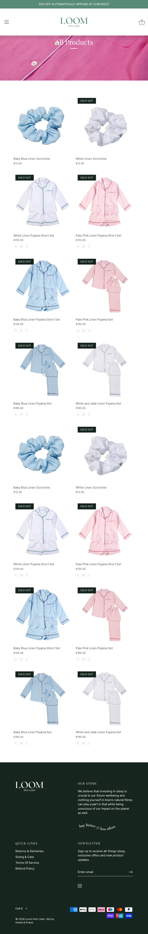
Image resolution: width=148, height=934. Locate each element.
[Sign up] (131, 872)
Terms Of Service (27, 862)
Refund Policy (24, 868)
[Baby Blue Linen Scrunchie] (42, 125)
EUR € (19, 908)
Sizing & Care (24, 857)
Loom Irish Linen (35, 919)
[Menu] (7, 22)
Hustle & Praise (24, 922)
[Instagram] (80, 885)
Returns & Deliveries (29, 851)
